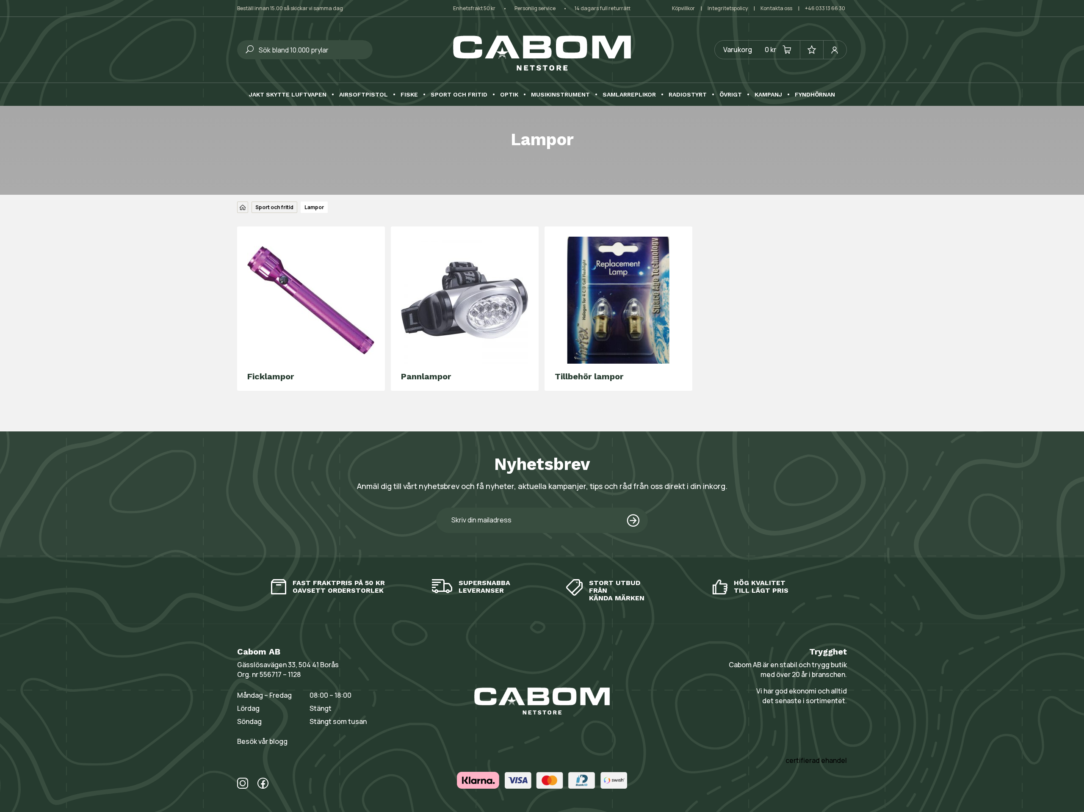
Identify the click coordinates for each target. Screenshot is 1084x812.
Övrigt (730, 94)
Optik (509, 94)
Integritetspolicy (728, 8)
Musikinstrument (560, 94)
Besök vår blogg (262, 741)
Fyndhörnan (815, 94)
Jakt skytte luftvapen (287, 94)
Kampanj (768, 94)
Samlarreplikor (629, 94)
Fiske (409, 94)
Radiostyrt (688, 94)
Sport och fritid (459, 94)
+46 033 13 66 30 (825, 8)
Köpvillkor (683, 8)
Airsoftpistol (363, 94)
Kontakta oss (776, 8)
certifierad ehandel (816, 760)
